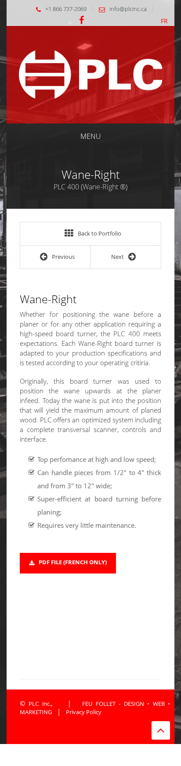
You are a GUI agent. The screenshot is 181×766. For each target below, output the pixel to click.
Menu (90, 136)
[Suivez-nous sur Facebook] (81, 20)
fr (164, 21)
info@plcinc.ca (128, 9)
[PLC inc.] (90, 74)
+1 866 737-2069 (66, 9)
